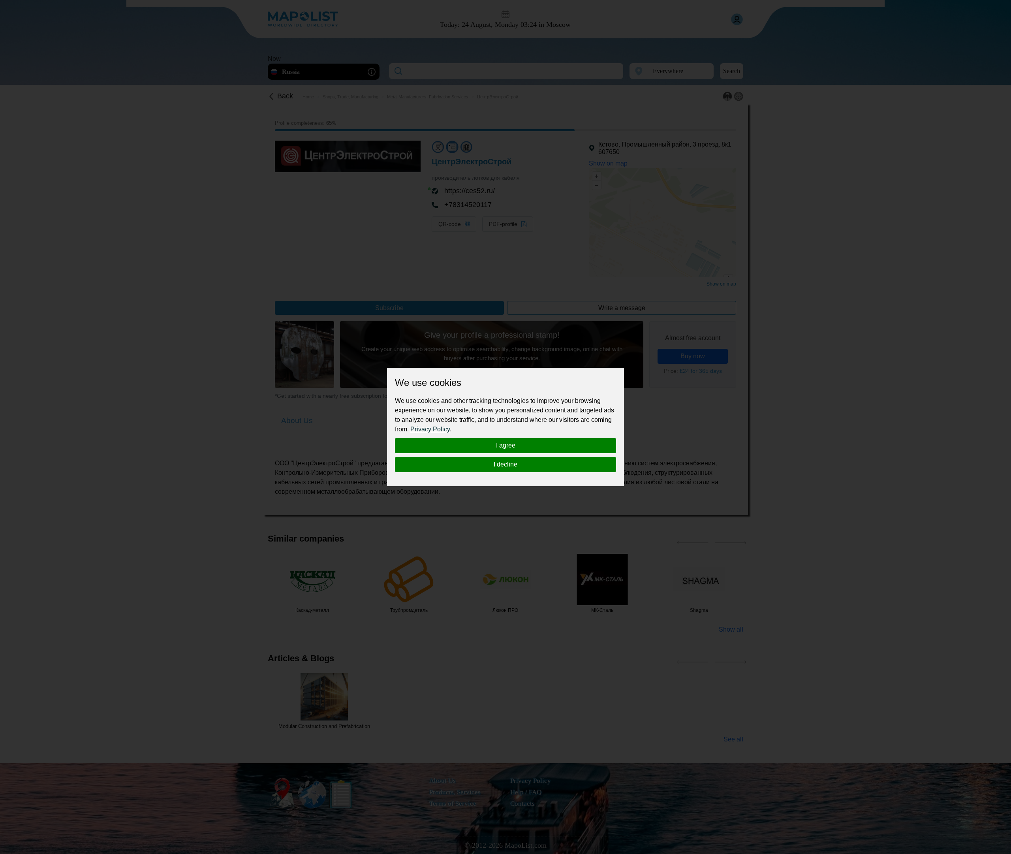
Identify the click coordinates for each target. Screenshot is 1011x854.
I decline (505, 464)
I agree (505, 445)
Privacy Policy (430, 429)
